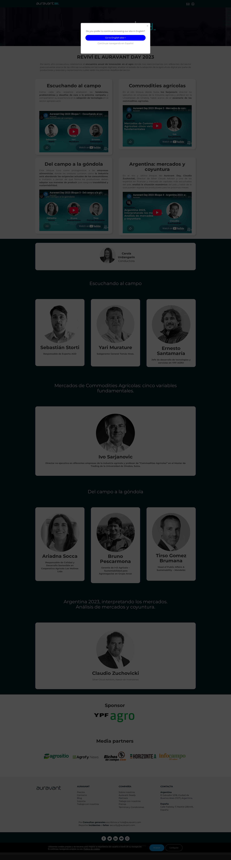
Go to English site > (115, 37)
